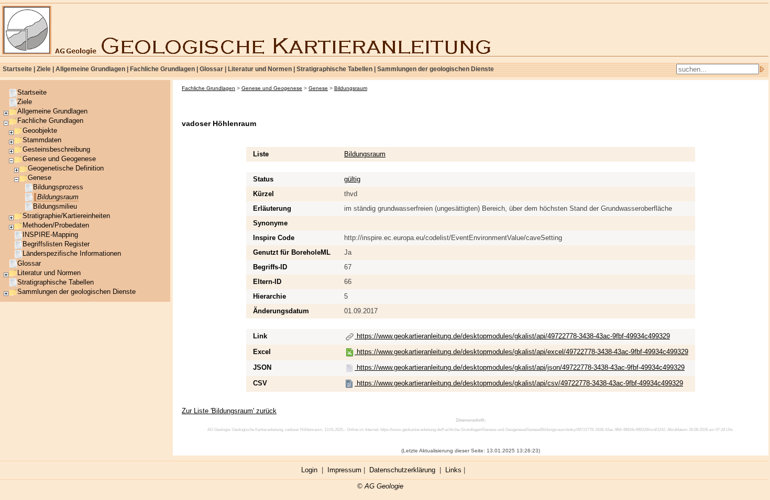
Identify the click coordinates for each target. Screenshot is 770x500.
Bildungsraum (365, 154)
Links (453, 470)
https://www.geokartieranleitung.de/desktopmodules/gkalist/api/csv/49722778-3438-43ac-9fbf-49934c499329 (519, 383)
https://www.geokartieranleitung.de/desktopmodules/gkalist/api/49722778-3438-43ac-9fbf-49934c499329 (512, 336)
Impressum (344, 470)
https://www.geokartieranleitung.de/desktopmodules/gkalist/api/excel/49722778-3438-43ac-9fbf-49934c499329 (521, 352)
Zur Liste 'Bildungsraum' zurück (229, 411)
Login (309, 470)
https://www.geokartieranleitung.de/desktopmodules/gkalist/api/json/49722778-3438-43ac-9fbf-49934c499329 (520, 367)
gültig (352, 179)
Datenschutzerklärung (402, 470)
